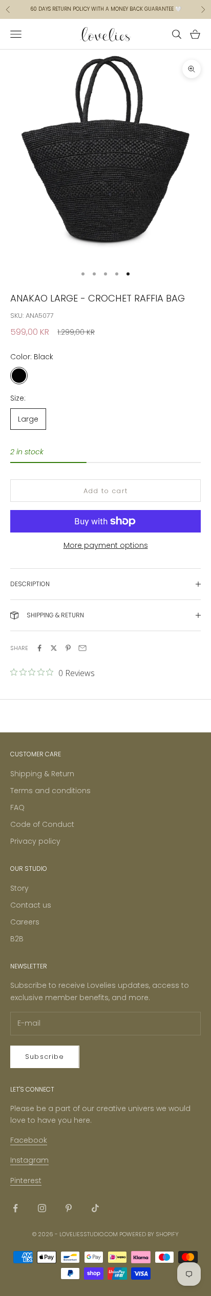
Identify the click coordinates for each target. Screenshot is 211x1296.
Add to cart (105, 491)
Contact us (30, 905)
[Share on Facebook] (39, 648)
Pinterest (25, 1180)
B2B (17, 939)
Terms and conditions (50, 790)
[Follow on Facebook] (15, 1208)
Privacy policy (35, 841)
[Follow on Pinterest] (69, 1208)
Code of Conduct (42, 824)
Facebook (28, 1140)
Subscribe (45, 1056)
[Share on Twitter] (54, 648)
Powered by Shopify (149, 1234)
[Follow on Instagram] (42, 1208)
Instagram (29, 1160)
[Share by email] (82, 648)
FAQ (17, 807)
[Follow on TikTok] (95, 1208)
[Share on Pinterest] (68, 648)
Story (19, 888)
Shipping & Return (42, 774)
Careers (24, 922)
